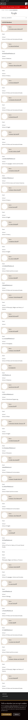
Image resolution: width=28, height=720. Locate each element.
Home (2, 10)
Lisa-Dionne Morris (13, 387)
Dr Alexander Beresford (14, 100)
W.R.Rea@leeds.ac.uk (7, 540)
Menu (4, 4)
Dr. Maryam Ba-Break (14, 46)
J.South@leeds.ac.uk (7, 591)
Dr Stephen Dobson (13, 170)
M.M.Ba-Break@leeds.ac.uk (8, 53)
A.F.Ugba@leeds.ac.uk (7, 630)
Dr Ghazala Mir (12, 368)
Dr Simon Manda (13, 278)
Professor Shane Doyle (14, 190)
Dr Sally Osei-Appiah (13, 460)
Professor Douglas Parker (15, 479)
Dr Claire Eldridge (13, 224)
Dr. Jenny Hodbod (13, 258)
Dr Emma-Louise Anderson (15, 29)
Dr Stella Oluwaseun (13, 440)
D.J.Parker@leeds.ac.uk (7, 486)
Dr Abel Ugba (12, 622)
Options (17, 714)
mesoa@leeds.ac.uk (6, 467)
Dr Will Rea (11, 533)
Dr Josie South (12, 584)
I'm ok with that (6, 714)
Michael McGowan (13, 316)
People (7, 10)
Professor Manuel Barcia (14, 65)
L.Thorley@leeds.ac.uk (7, 610)
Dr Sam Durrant (12, 207)
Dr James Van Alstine (14, 642)
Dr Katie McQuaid (13, 331)
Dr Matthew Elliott (13, 241)
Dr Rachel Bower (13, 117)
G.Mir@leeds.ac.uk (6, 375)
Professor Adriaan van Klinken (16, 659)
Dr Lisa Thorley (12, 603)
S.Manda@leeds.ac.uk (7, 285)
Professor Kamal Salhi (14, 567)
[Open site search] (26, 8)
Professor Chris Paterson (15, 498)
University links (4, 1)
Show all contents (7, 18)
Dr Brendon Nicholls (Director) (16, 423)
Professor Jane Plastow (14, 515)
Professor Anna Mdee (14, 350)
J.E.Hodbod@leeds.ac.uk (8, 266)
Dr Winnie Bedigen (13, 82)
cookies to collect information (11, 706)
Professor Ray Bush (13, 134)
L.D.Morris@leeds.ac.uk (7, 394)
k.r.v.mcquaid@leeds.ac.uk (8, 338)
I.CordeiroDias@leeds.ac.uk (8, 158)
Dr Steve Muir (12, 406)
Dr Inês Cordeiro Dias (14, 151)
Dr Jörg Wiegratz (13, 678)
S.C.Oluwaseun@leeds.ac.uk (8, 448)
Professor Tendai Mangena (15, 297)
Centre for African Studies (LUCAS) (10, 7)
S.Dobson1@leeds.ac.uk (8, 178)
